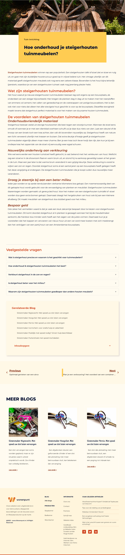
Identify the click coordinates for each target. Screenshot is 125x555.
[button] (110, 346)
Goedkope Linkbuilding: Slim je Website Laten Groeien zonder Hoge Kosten (69, 529)
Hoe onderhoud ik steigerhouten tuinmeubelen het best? (62, 266)
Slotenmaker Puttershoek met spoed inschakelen (38, 338)
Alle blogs (48, 501)
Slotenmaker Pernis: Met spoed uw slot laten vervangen (41, 323)
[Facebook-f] (84, 532)
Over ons (66, 502)
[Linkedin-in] (96, 532)
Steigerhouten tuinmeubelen (22, 72)
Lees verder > (13, 470)
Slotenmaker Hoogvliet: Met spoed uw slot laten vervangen (42, 318)
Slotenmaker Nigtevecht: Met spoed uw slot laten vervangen (43, 313)
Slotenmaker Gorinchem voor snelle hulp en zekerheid (40, 328)
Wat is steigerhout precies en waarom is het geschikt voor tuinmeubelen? (62, 257)
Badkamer (48, 515)
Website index (68, 520)
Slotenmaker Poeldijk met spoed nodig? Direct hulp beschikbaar (44, 333)
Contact (66, 506)
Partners (66, 511)
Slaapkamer (49, 511)
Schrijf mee (67, 515)
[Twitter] (90, 532)
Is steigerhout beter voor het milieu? (62, 283)
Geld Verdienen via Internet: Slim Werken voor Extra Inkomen (70, 541)
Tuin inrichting (31, 39)
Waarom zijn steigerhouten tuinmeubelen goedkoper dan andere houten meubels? (62, 292)
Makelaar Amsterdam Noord (92, 512)
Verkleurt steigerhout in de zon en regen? (62, 274)
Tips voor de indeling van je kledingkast (96, 508)
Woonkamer (49, 520)
